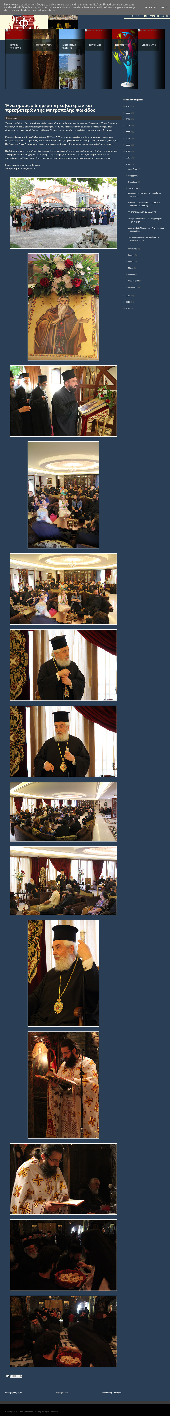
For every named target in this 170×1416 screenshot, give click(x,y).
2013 (128, 308)
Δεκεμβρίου (133, 169)
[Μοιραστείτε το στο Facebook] (20, 1376)
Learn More (150, 7)
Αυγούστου (133, 249)
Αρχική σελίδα (62, 1393)
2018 (128, 158)
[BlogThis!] (14, 1376)
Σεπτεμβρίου (133, 188)
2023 (128, 126)
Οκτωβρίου (133, 182)
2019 (128, 151)
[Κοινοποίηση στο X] (17, 1376)
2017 (128, 164)
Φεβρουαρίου (133, 281)
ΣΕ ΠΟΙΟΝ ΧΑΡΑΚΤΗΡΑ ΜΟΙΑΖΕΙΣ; (142, 212)
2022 (128, 132)
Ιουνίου (131, 262)
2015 (128, 302)
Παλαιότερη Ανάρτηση (112, 1393)
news (15, 118)
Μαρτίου (131, 274)
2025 (128, 113)
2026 (128, 106)
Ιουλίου (131, 255)
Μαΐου (130, 268)
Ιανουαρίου (132, 287)
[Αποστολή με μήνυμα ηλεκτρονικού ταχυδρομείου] (11, 1376)
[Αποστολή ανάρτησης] (7, 1376)
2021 (128, 139)
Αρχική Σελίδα (19, 17)
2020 (128, 145)
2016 (128, 296)
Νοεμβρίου (132, 176)
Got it (163, 7)
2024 (128, 119)
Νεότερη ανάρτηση (13, 1393)
